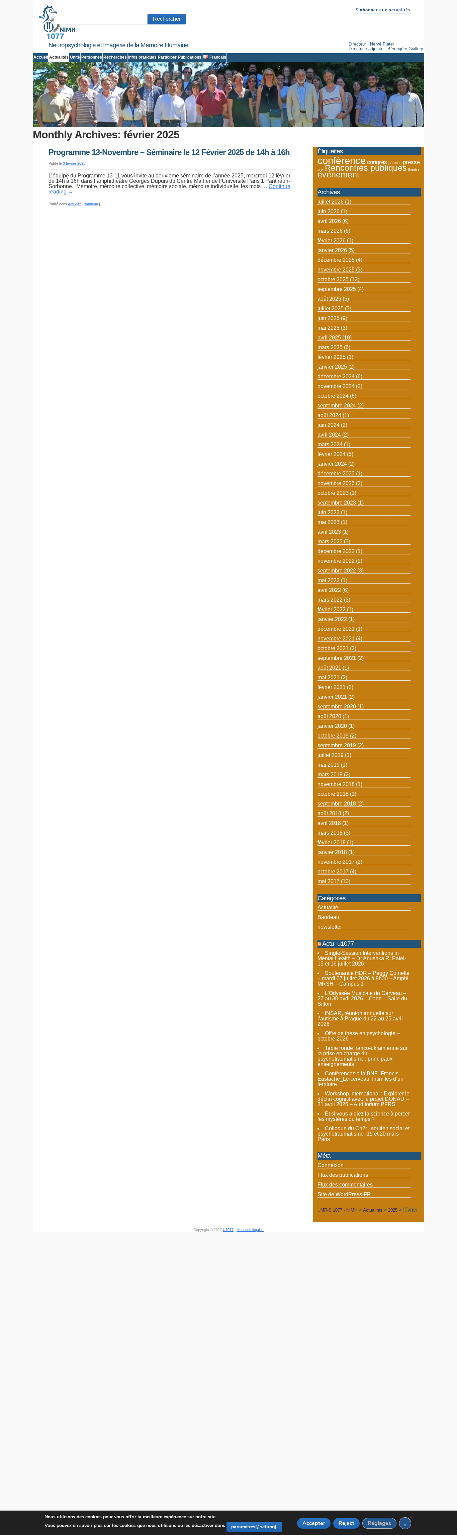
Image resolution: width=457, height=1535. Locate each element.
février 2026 (331, 240)
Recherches (115, 57)
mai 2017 (328, 881)
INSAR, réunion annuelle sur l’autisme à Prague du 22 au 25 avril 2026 (360, 1018)
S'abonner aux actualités (383, 10)
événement (338, 174)
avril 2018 (329, 823)
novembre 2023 (336, 483)
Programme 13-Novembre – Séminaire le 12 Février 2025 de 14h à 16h (169, 152)
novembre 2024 (336, 386)
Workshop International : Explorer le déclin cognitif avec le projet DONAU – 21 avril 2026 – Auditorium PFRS (363, 1099)
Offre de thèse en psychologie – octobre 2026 (358, 1036)
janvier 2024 (332, 464)
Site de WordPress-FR (344, 1194)
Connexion (330, 1165)
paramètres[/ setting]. (254, 1527)
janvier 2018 (332, 852)
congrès (377, 162)
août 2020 (329, 716)
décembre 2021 (336, 629)
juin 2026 (328, 211)
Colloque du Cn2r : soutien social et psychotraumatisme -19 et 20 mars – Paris (363, 1134)
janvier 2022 (332, 619)
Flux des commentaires (345, 1184)
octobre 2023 (333, 493)
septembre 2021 (336, 658)
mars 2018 (330, 833)
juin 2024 (328, 425)
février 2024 (331, 454)
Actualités (59, 57)
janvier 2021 (332, 697)
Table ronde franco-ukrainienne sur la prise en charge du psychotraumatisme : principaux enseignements (362, 1056)
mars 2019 (330, 774)
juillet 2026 (330, 202)
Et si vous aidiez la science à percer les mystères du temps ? (363, 1116)
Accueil (40, 57)
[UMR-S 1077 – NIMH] (57, 37)
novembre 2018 (336, 784)
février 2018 (331, 842)
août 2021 (329, 668)
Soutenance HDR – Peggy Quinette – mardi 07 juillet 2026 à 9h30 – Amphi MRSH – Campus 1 (363, 978)
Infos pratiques (142, 57)
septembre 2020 (336, 706)
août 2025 (329, 299)
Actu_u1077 (338, 943)
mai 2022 (328, 580)
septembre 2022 (336, 570)
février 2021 (331, 687)
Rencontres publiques (366, 167)
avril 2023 (329, 532)
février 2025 (331, 357)
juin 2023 (328, 512)
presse (411, 162)
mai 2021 (328, 677)
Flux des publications (342, 1175)
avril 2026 (329, 221)
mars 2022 (330, 600)
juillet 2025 (330, 308)
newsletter (329, 927)
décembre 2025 (336, 260)
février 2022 (331, 609)
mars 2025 (330, 347)
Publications (189, 57)
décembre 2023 (336, 473)
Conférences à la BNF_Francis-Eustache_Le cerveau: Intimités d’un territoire (360, 1079)
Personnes (91, 57)
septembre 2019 (336, 745)
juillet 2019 (330, 755)
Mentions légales (250, 1230)
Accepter (313, 1523)
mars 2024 (330, 444)
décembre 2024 (336, 376)
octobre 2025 (333, 279)
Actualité (75, 204)
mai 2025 (328, 328)
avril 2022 (329, 590)
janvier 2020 (332, 726)
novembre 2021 (336, 638)
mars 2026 (330, 231)
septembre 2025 (336, 289)
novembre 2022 (336, 561)
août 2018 (329, 813)
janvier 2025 (332, 367)
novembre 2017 (336, 862)
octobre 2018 (333, 794)
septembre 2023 (336, 503)
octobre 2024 (333, 396)
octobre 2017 (333, 871)
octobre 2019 (333, 736)
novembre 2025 (336, 270)
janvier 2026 (332, 250)
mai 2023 (328, 522)
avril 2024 (329, 435)
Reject (346, 1523)
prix (320, 169)
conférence (341, 160)
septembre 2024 (336, 405)
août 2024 (329, 415)
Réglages (379, 1523)
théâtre (414, 169)
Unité (75, 57)
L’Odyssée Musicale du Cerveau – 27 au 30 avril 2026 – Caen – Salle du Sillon (362, 998)
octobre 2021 (333, 648)
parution (394, 163)
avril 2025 (329, 337)
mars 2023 (330, 541)
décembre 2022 (336, 551)
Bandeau (91, 204)
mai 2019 (328, 765)
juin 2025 (328, 318)
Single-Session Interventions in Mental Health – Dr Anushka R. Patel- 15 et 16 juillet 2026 (361, 958)
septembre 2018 (336, 804)
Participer (167, 57)
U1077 (228, 1230)
